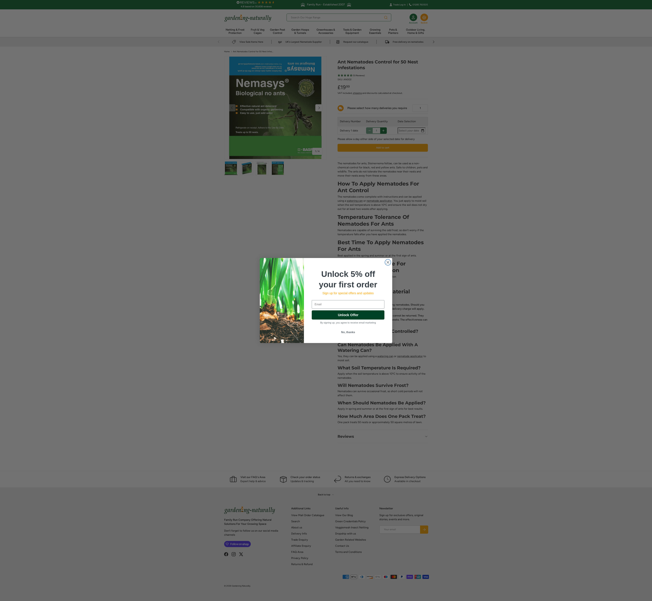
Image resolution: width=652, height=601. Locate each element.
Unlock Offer (348, 315)
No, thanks (348, 332)
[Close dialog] (388, 262)
